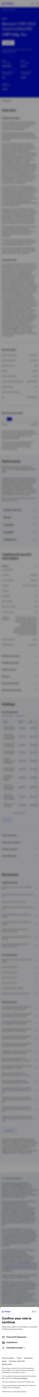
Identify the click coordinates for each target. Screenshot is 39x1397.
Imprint (4, 1361)
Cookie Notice (28, 1358)
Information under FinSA (17, 1361)
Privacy (19, 1358)
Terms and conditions (20, 1378)
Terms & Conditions (8, 1358)
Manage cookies (7, 1364)
